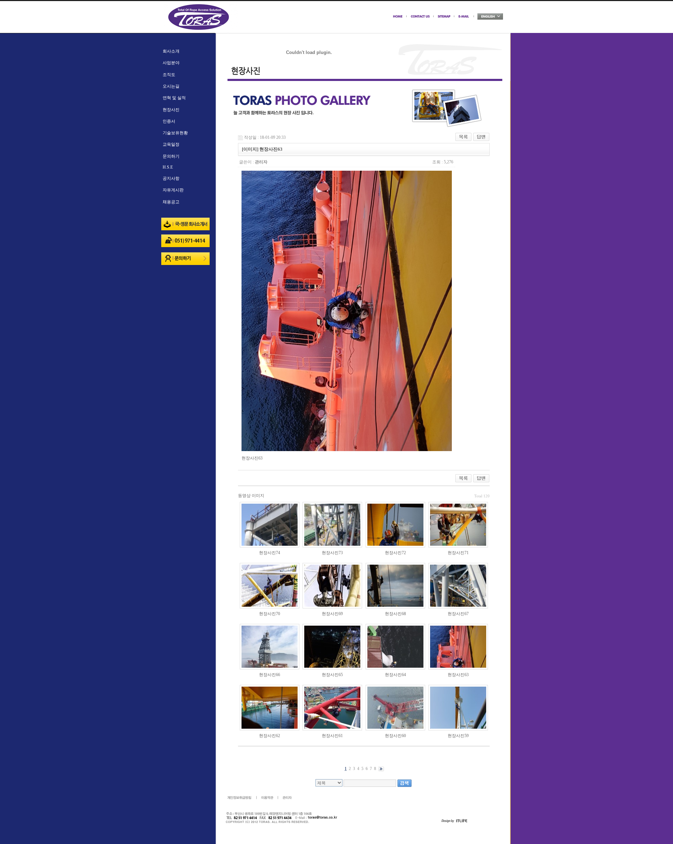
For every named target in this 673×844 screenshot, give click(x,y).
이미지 (258, 495)
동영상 (244, 495)
